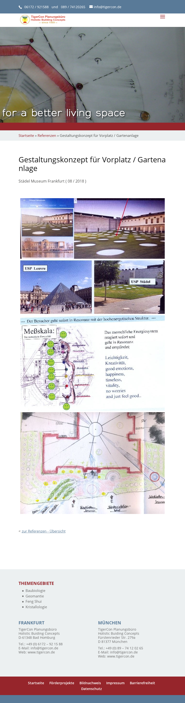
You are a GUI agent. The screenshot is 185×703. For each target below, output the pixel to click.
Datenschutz (91, 688)
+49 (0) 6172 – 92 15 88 (44, 644)
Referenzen (47, 135)
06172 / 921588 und (42, 7)
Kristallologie (36, 606)
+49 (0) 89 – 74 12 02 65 (124, 648)
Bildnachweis (90, 683)
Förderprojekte (61, 683)
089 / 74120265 (73, 7)
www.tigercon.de (41, 652)
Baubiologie (35, 590)
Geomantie (35, 596)
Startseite (26, 135)
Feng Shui (34, 601)
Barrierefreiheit (142, 683)
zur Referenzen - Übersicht (44, 531)
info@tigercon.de (44, 648)
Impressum (115, 683)
